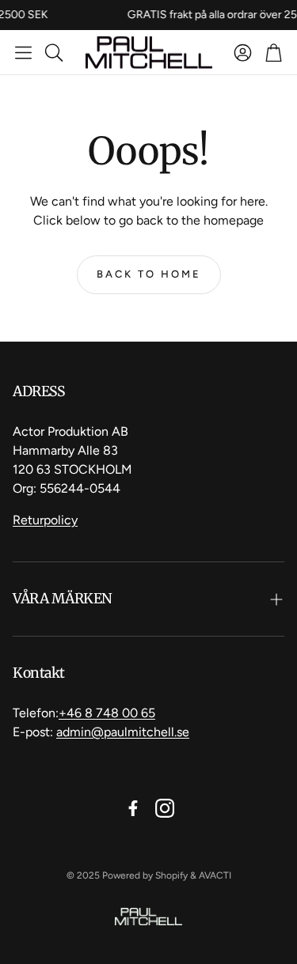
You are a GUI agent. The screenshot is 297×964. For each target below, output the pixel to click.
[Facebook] (133, 808)
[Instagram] (164, 808)
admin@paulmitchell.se (122, 731)
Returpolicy (45, 519)
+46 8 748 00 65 (107, 712)
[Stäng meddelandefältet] (281, 12)
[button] (23, 52)
